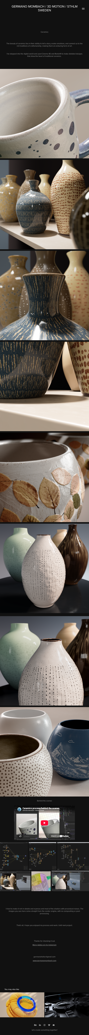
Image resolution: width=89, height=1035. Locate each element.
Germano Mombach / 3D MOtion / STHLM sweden (45, 8)
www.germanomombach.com (44, 960)
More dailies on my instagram (44, 945)
